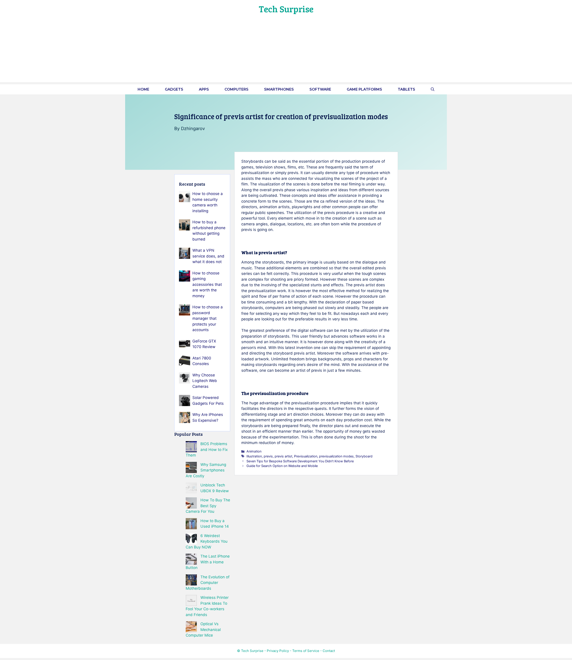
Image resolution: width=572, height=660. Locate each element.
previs (268, 456)
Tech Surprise (286, 9)
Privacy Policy (278, 651)
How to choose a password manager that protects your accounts (207, 318)
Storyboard (363, 456)
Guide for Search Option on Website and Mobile (282, 466)
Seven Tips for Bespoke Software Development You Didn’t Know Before (300, 461)
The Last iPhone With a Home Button (208, 562)
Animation (253, 451)
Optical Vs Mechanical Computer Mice (203, 629)
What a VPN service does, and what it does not (208, 256)
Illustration (254, 456)
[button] (432, 89)
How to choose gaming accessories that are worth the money (207, 284)
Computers (236, 89)
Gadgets (174, 89)
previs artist (283, 456)
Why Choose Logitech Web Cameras (204, 381)
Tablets (406, 89)
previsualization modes (336, 456)
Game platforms (364, 89)
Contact (329, 651)
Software (320, 89)
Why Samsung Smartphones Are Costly (206, 470)
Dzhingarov (193, 128)
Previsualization (305, 456)
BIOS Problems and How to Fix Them (207, 449)
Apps (204, 89)
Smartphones (279, 89)
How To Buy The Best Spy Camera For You (208, 506)
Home (143, 89)
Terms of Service (305, 651)
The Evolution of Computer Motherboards (207, 583)
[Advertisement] (286, 51)
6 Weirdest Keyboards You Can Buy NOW (206, 541)
